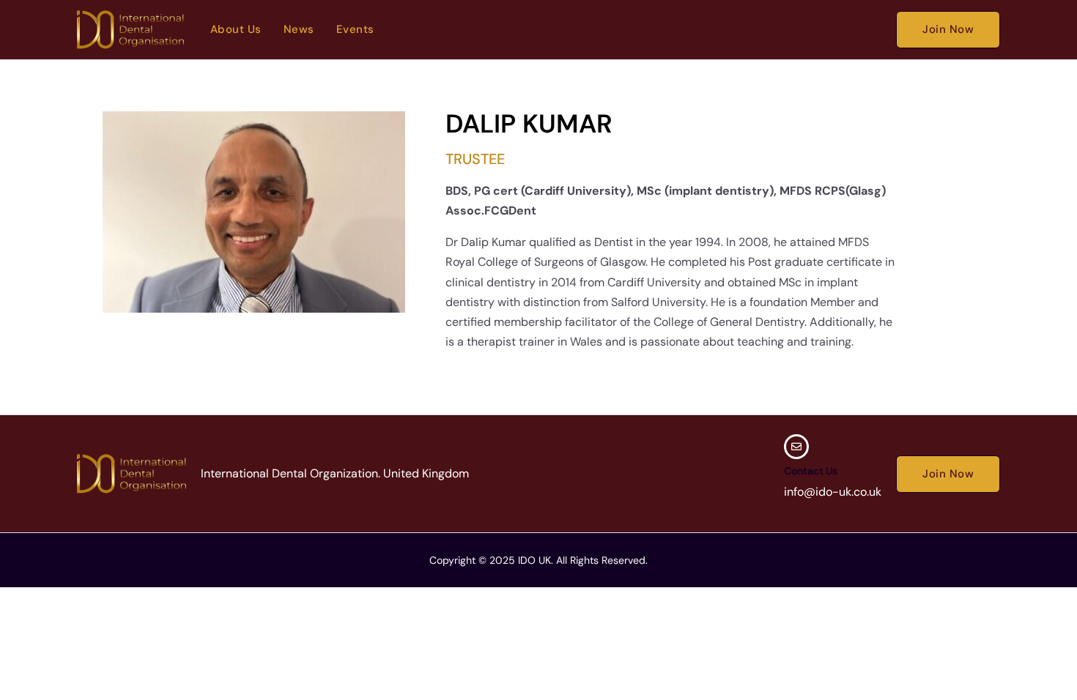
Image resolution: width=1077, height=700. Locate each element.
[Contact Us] (796, 446)
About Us (236, 29)
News (299, 29)
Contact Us (810, 470)
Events (355, 29)
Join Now (948, 29)
